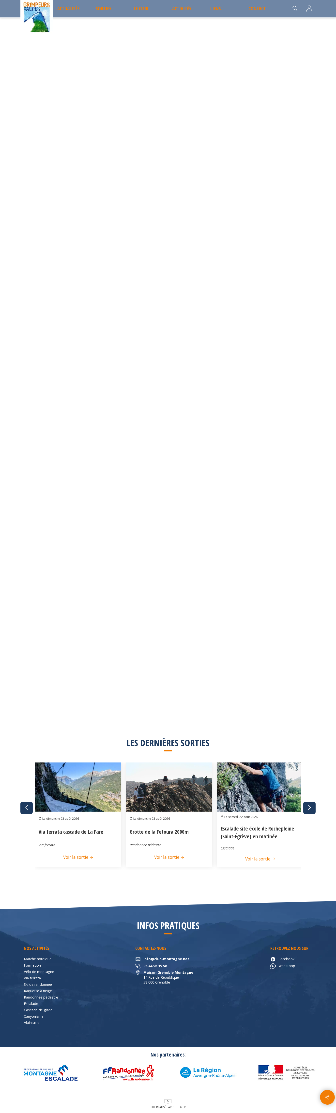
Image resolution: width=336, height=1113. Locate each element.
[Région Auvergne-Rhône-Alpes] (207, 1073)
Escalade (31, 1003)
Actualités (68, 8)
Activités (181, 8)
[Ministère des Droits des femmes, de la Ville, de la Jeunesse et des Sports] (286, 1073)
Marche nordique (37, 959)
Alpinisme (31, 1022)
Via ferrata (32, 978)
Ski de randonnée (38, 984)
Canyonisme (34, 1016)
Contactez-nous (271, 342)
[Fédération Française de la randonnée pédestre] (128, 1073)
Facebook (286, 959)
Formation (32, 965)
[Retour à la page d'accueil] (36, 17)
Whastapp (286, 965)
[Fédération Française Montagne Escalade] (49, 1073)
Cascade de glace (38, 1010)
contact (257, 8)
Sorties (103, 8)
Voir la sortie (76, 857)
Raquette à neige (38, 990)
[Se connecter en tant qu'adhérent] (309, 9)
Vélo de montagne (39, 971)
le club (141, 8)
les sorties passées (54, 30)
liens (215, 8)
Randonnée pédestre (41, 997)
